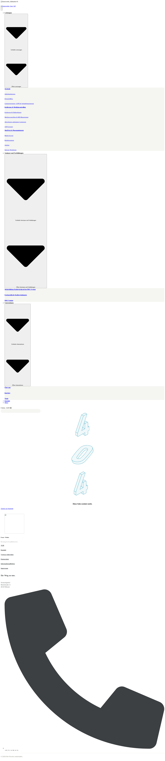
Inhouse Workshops (10, 150)
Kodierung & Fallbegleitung (13, 112)
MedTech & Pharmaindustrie (14, 130)
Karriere (7, 393)
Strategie (7, 89)
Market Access (9, 135)
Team (6, 398)
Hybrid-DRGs (9, 99)
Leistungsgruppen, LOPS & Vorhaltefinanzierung (19, 103)
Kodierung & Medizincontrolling (15, 107)
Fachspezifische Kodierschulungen (16, 295)
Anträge (7, 145)
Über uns (8, 387)
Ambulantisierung (10, 94)
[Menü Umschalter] (2, 8)
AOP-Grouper (9, 127)
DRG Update (9, 300)
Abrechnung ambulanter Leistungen (15, 122)
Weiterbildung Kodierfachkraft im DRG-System (20, 289)
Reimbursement (9, 140)
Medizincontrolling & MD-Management (16, 117)
